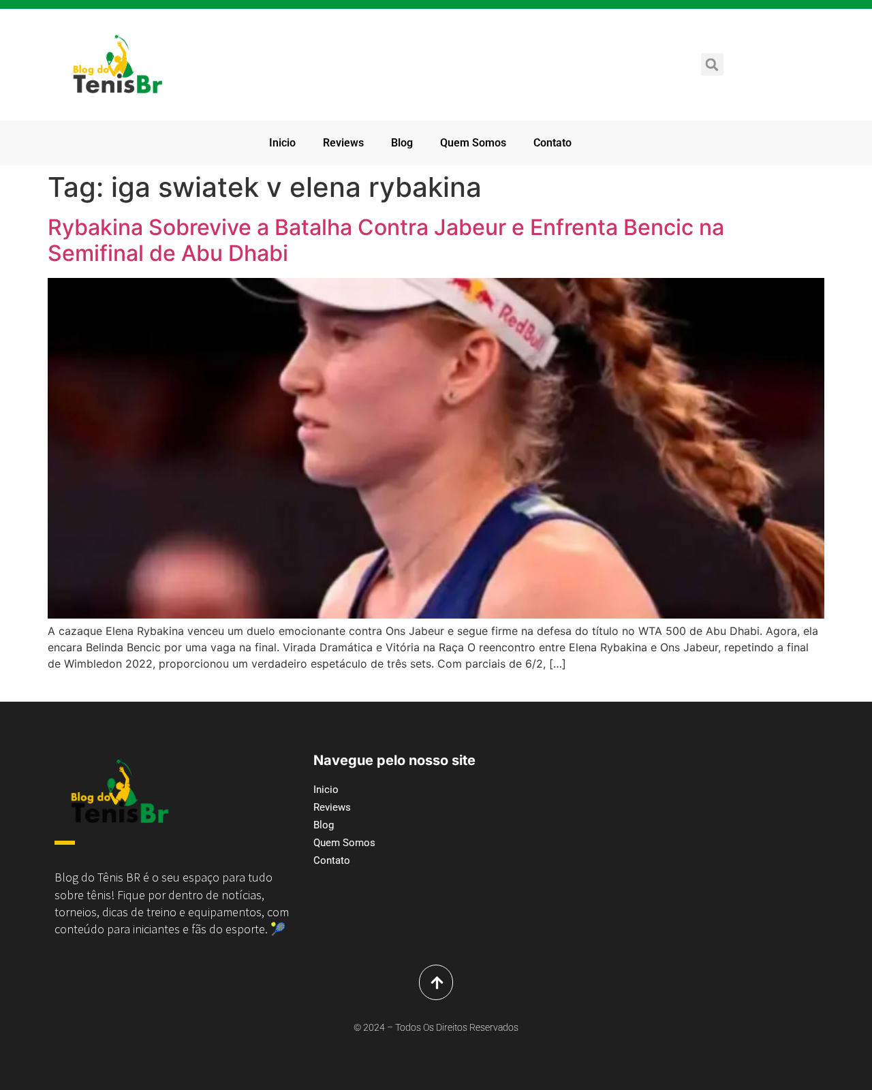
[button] (712, 64)
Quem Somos (473, 142)
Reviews (343, 142)
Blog (402, 142)
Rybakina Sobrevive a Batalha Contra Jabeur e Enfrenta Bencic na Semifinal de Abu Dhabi (386, 240)
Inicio (282, 142)
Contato (552, 142)
